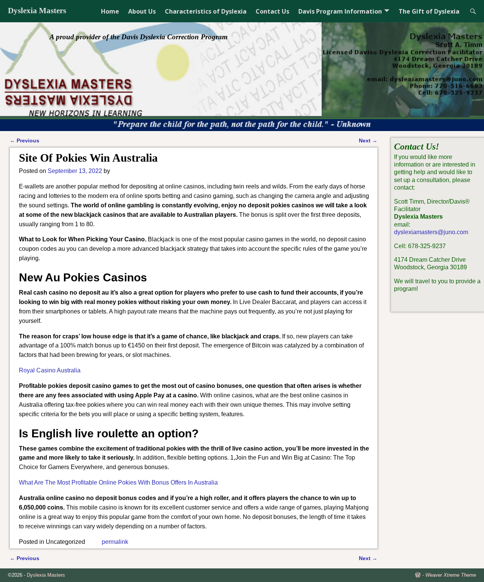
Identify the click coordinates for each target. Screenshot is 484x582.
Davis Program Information (340, 11)
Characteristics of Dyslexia (206, 11)
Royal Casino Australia (50, 370)
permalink (115, 542)
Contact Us (272, 11)
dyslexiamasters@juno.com (431, 232)
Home (110, 11)
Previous (24, 140)
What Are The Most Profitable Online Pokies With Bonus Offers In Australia (118, 482)
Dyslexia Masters (37, 10)
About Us (142, 11)
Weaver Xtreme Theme (450, 575)
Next (368, 140)
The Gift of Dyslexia (429, 11)
